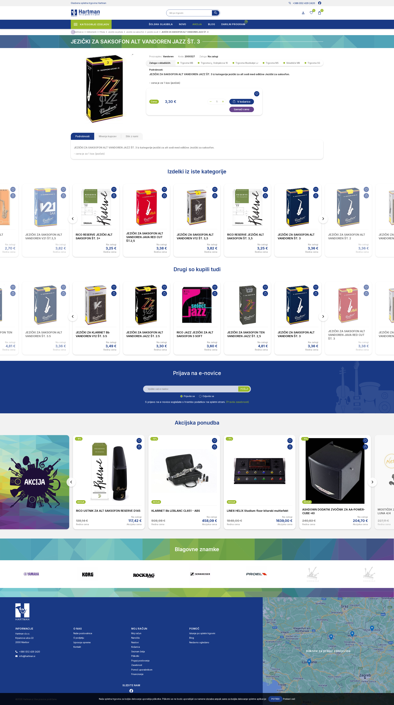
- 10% (154, 439)
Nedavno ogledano (199, 642)
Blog (191, 637)
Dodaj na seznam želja (13, 189)
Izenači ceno (241, 109)
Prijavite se (189, 396)
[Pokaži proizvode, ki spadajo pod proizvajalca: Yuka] (313, 574)
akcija (80, 502)
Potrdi (275, 699)
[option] (96, 220)
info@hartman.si (27, 656)
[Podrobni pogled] (105, 88)
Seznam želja (138, 651)
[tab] (82, 136)
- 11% (229, 439)
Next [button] (323, 218)
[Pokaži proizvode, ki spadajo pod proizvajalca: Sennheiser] (144, 574)
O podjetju (78, 637)
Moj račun (136, 633)
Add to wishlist (256, 93)
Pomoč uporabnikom (141, 669)
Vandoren (168, 56)
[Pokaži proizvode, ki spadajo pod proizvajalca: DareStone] (256, 574)
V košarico (243, 101)
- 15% (78, 439)
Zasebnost (136, 665)
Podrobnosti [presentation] (82, 136)
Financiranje (137, 674)
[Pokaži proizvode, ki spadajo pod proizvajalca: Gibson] (369, 574)
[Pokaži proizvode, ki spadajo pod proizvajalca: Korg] (31, 574)
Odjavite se (208, 396)
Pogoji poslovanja (140, 660)
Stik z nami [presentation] (132, 136)
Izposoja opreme (82, 642)
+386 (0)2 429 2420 (301, 3)
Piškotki (135, 656)
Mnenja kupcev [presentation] (108, 136)
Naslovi (135, 642)
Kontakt (77, 647)
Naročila (135, 637)
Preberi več (289, 699)
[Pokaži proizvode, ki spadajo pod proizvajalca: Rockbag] (87, 574)
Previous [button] (72, 218)
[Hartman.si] (22, 611)
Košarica (135, 647)
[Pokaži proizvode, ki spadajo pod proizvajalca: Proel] (200, 574)
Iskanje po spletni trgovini (202, 633)
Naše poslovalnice (82, 633)
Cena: (154, 101)
